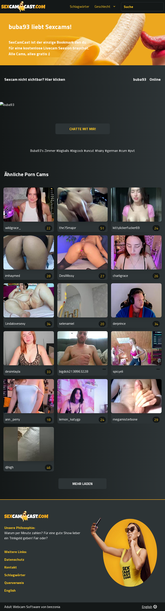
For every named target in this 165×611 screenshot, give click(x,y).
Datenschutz (14, 559)
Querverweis (14, 582)
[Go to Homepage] (23, 6)
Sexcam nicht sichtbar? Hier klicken (34, 79)
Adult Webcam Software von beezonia (32, 606)
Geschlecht (102, 6)
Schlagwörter (79, 6)
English (10, 590)
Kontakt (10, 567)
